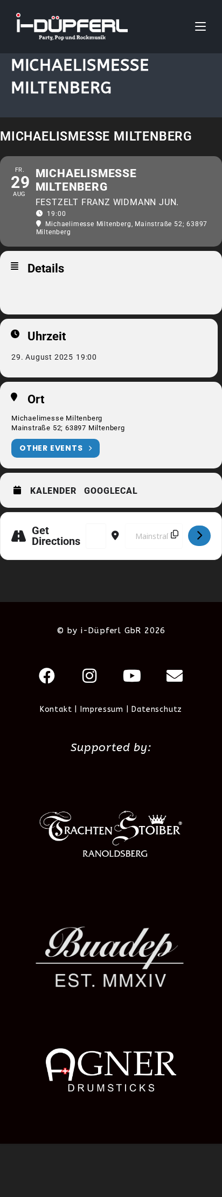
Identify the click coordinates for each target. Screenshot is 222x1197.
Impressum (101, 709)
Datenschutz (156, 709)
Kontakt (56, 709)
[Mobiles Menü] (200, 27)
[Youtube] (132, 676)
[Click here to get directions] (199, 536)
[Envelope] (175, 676)
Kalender (53, 491)
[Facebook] (47, 676)
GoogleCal (110, 491)
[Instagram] (90, 676)
